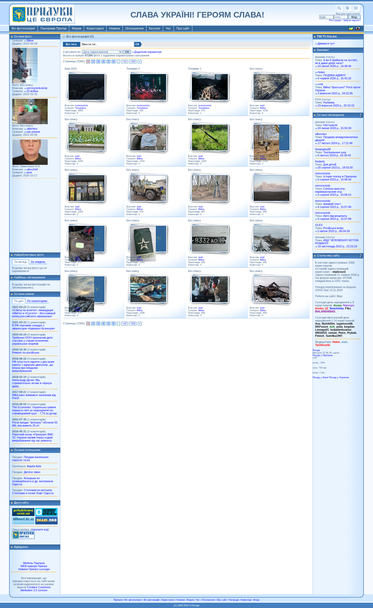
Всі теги (71, 44)
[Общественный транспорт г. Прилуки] (23, 514)
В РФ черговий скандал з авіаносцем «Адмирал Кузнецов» (33, 327)
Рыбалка (328, 102)
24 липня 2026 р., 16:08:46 (334, 66)
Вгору (256, 600)
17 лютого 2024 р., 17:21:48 (335, 143)
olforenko (321, 133)
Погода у (323, 355)
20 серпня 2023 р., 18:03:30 (335, 167)
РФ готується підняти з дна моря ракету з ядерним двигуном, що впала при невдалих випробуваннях (33, 366)
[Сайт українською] (351, 29)
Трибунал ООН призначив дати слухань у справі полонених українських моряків (32, 340)
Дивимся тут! (326, 43)
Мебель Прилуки (34, 563)
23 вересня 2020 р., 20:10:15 (336, 105)
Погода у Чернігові (339, 377)
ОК (137, 44)
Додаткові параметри (147, 51)
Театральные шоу (334, 152)
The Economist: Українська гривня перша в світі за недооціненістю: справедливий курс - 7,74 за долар (34, 410)
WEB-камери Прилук (34, 566)
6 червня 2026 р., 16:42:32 (334, 78)
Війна (263, 108)
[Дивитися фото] (86, 87)
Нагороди (234, 600)
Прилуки (118, 600)
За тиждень (38, 261)
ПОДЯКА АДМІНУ (334, 75)
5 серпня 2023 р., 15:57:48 (334, 206)
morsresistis (81, 105)
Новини (114, 28)
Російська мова (333, 228)
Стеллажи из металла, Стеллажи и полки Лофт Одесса (33, 492)
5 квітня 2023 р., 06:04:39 (334, 231)
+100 (132, 61)
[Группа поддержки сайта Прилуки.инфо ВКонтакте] (46, 514)
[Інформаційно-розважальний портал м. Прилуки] (23, 537)
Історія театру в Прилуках (340, 176)
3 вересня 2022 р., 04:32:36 (335, 93)
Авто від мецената (335, 215)
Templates (80, 108)
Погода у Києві (320, 377)
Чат (168, 28)
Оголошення (134, 28)
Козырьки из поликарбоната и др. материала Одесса (32, 481)
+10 (124, 61)
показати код (39, 529)
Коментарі (246, 600)
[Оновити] (361, 115)
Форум (76, 28)
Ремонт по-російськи (25, 352)
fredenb (320, 161)
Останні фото (22, 36)
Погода (316, 350)
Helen (321, 72)
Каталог (154, 28)
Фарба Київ (34, 466)
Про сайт (183, 28)
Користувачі (95, 28)
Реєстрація (335, 20)
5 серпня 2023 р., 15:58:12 (334, 194)
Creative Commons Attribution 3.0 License (35, 589)
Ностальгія (330, 125)
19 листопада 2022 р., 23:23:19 (337, 246)
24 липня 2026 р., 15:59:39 (334, 128)
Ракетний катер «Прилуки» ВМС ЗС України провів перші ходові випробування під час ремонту (33, 437)
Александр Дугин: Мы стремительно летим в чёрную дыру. (32, 383)
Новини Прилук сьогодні (33, 569)
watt (262, 105)
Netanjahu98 (323, 149)
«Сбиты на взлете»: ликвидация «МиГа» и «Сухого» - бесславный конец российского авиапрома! (33, 313)
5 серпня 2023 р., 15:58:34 (334, 179)
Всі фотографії (152, 600)
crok (320, 84)
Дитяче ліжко (32, 472)
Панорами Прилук (53, 28)
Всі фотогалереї (23, 28)
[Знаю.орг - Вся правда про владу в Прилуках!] (46, 523)
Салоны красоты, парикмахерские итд (330, 190)
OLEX (319, 224)
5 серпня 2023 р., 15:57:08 (334, 218)
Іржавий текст (332, 203)
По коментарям (37, 300)
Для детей (329, 164)
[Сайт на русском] (357, 29)
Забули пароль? (352, 20)
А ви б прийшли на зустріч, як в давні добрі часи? (336, 61)
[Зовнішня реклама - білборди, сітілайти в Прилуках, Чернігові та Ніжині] (23, 523)
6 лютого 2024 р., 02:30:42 (334, 155)
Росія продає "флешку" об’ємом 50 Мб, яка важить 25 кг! (34, 424)
